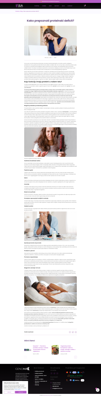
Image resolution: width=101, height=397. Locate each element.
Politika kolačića (17, 389)
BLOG (63, 5)
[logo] (19, 6)
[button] (25, 357)
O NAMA (44, 5)
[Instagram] (76, 332)
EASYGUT (57, 5)
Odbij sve (9, 392)
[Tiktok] (73, 332)
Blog (21, 11)
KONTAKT (70, 5)
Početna (17, 11)
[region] (15, 388)
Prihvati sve (21, 392)
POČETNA (36, 5)
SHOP (50, 5)
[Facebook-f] (70, 332)
